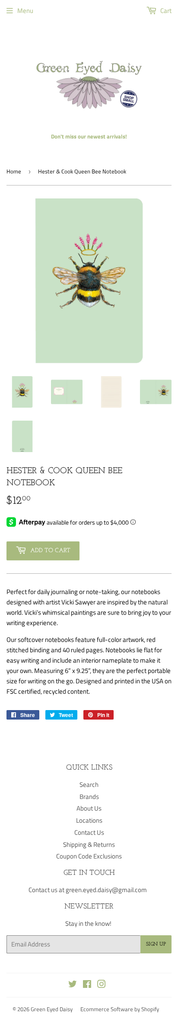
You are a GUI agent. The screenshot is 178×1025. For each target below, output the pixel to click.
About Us (89, 808)
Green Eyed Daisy (52, 1009)
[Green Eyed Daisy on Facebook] (87, 985)
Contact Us (89, 832)
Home (13, 171)
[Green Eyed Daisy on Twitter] (72, 985)
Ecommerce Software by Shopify (119, 1009)
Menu (25, 11)
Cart (165, 11)
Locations (89, 820)
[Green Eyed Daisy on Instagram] (101, 985)
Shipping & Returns (89, 844)
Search (89, 784)
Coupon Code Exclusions (89, 856)
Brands (89, 797)
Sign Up (156, 944)
